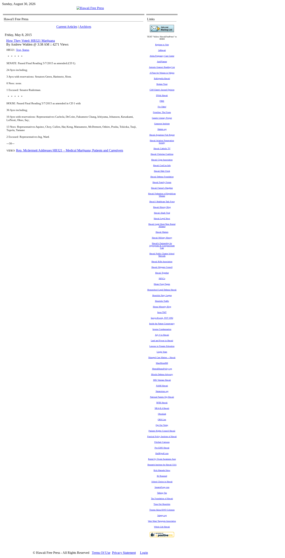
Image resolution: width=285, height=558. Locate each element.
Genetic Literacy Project (162, 118)
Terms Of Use (101, 552)
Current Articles (66, 26)
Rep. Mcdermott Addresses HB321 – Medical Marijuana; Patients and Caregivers (69, 150)
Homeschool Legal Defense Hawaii (162, 290)
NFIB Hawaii (162, 402)
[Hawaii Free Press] (90, 8)
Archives (85, 26)
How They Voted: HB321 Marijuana (30, 40)
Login (144, 552)
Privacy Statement (124, 552)
